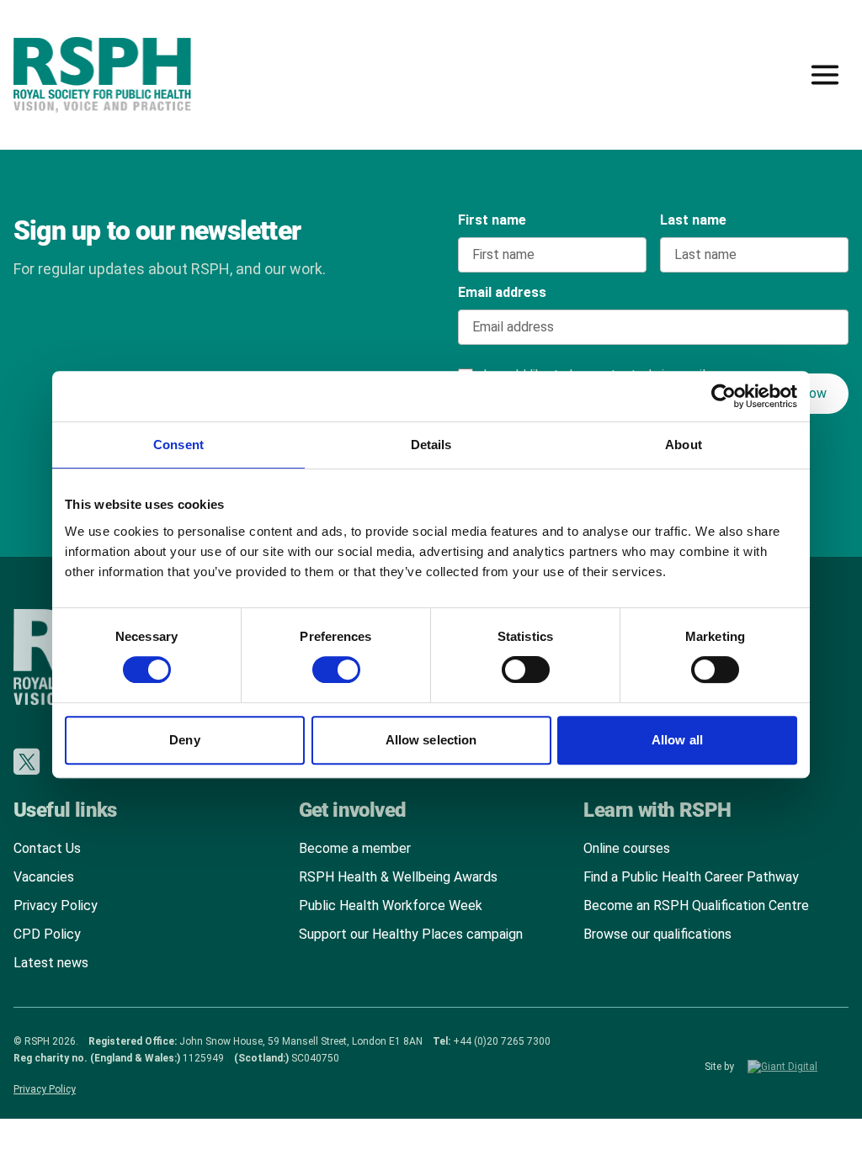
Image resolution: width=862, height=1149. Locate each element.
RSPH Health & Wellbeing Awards (398, 877)
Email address (502, 292)
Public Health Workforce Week (390, 905)
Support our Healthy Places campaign (411, 934)
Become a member (355, 848)
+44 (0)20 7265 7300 (502, 1041)
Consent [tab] (178, 444)
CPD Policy (47, 934)
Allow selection (431, 740)
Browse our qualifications (657, 934)
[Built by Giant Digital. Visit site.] (798, 1066)
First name (492, 220)
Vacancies (43, 877)
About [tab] (683, 444)
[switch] (319, 663)
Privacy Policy (55, 905)
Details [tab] (431, 444)
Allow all (677, 740)
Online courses (626, 848)
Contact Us (47, 848)
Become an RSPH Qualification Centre (696, 905)
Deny (184, 740)
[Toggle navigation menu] (825, 75)
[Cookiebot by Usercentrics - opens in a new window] (723, 396)
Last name (693, 220)
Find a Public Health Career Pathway (691, 877)
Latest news (50, 963)
